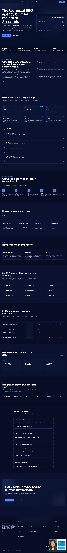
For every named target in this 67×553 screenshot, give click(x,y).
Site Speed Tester (33, 529)
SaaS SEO (44, 526)
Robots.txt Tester (33, 533)
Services (22, 1)
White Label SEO (20, 526)
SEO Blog (56, 529)
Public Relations (20, 538)
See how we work (5, 81)
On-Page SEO (20, 529)
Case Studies (57, 523)
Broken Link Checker (34, 524)
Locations (56, 531)
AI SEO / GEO (20, 533)
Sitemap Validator (33, 528)
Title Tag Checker (33, 531)
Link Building (20, 524)
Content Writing (20, 534)
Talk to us (18, 499)
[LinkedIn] (3, 531)
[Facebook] (7, 531)
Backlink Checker (33, 523)
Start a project (6, 35)
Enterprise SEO (45, 523)
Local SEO (19, 531)
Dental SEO (44, 528)
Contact (42, 1)
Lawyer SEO (45, 524)
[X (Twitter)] (5, 531)
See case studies (16, 35)
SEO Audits (20, 528)
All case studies (62, 355)
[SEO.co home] (5, 1)
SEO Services (20, 523)
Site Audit (32, 526)
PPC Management (21, 536)
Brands (37, 1)
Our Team (56, 528)
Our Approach (57, 526)
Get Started (62, 1)
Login (57, 1)
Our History (57, 524)
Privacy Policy (48, 550)
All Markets (44, 529)
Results (27, 1)
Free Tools (32, 1)
